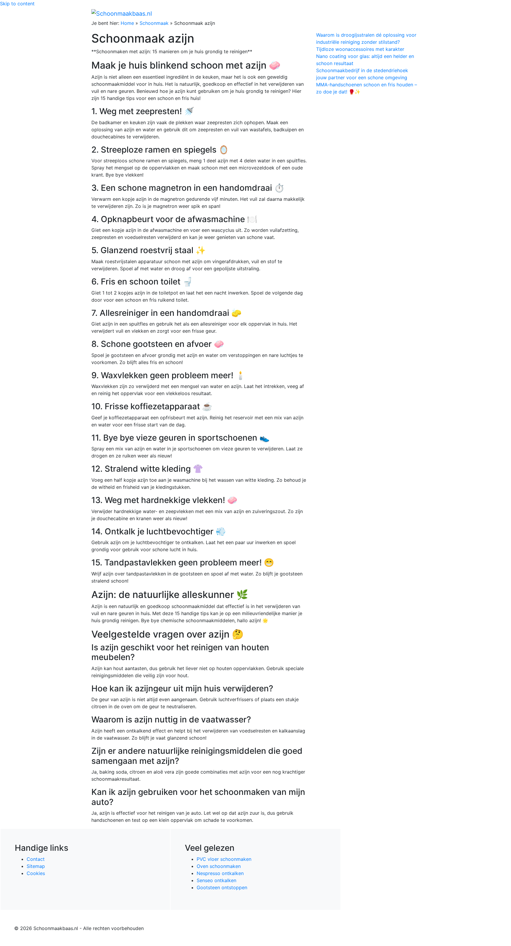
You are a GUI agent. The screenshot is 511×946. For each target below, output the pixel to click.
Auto (349, 13)
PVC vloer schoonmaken (224, 859)
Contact (36, 859)
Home (294, 13)
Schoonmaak (154, 23)
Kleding (368, 13)
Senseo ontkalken (216, 880)
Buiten (312, 13)
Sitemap (36, 866)
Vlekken (394, 13)
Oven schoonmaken (219, 866)
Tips (412, 13)
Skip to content (17, 4)
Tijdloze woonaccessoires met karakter (360, 49)
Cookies (36, 873)
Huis (329, 13)
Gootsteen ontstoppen (222, 887)
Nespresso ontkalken (220, 873)
